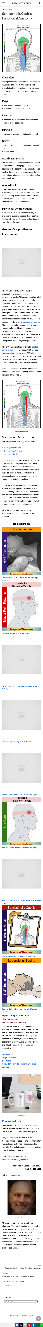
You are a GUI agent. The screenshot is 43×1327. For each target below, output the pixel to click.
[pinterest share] (29, 1325)
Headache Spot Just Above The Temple (15, 633)
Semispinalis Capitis (12, 448)
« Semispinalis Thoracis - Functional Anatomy (18, 1276)
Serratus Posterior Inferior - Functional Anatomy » (23, 1268)
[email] (25, 1325)
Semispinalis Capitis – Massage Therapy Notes (18, 956)
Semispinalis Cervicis (13, 451)
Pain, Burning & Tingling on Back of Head (16, 742)
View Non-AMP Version (27, 1315)
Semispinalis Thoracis (13, 454)
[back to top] (38, 1318)
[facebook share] (17, 1325)
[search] (40, 3)
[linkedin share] (33, 1325)
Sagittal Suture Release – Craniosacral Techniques (19, 795)
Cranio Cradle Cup (21, 1115)
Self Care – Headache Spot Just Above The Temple (19, 847)
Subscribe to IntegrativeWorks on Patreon (9, 1057)
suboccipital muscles (31, 322)
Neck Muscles (7, 9)
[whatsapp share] (37, 1325)
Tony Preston (21, 1218)
